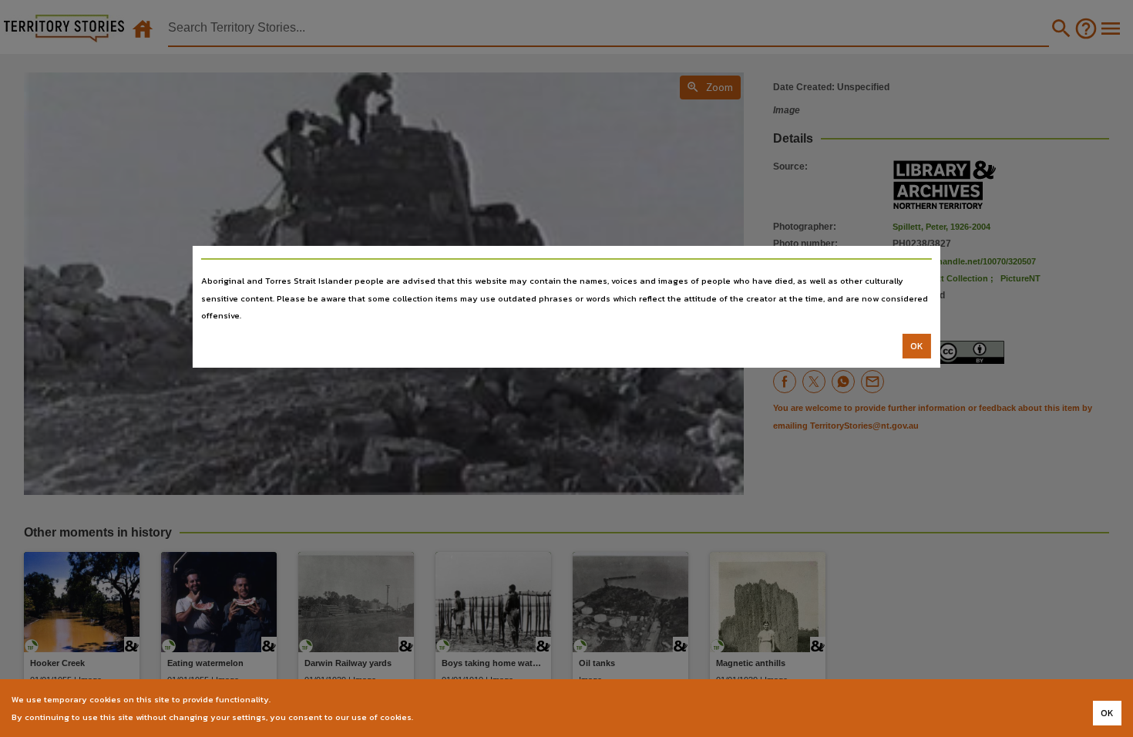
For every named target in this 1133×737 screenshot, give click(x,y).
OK (916, 346)
